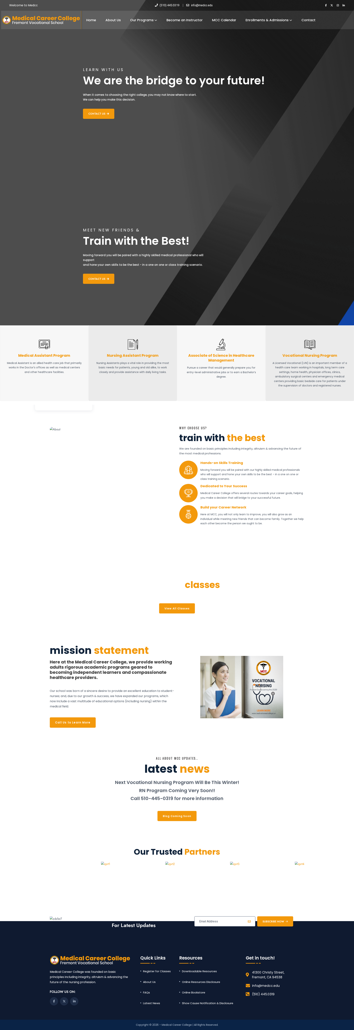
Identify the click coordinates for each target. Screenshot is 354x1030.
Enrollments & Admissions (267, 20)
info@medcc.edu (202, 5)
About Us (113, 20)
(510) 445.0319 (169, 5)
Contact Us (96, 114)
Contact (308, 20)
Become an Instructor (184, 20)
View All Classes (177, 608)
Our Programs (142, 20)
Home (91, 20)
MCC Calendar (224, 20)
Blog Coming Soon (177, 816)
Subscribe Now (273, 921)
